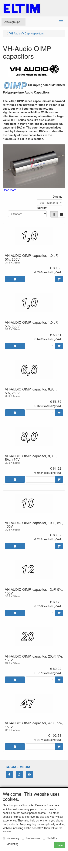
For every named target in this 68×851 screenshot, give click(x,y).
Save (60, 845)
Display (57, 196)
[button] (14, 22)
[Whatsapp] (19, 774)
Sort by (42, 208)
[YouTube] (29, 774)
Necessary (13, 838)
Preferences (33, 838)
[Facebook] (9, 774)
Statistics (52, 838)
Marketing (13, 844)
